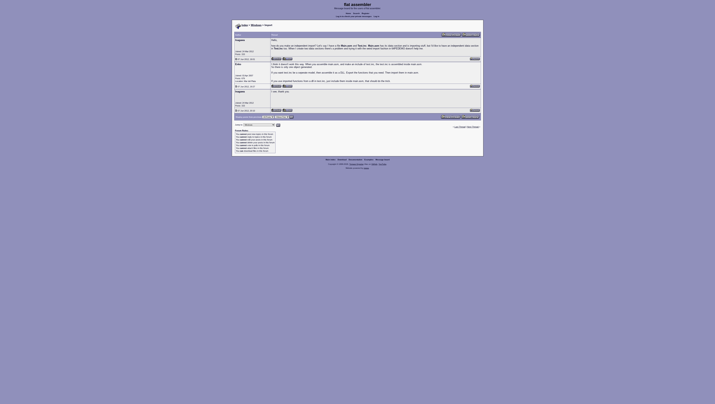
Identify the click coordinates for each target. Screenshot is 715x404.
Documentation (355, 160)
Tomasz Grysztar (356, 164)
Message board (383, 160)
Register (365, 13)
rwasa (366, 168)
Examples (368, 160)
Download (342, 160)
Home (348, 13)
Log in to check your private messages (354, 16)
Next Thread (473, 127)
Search (356, 13)
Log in (376, 16)
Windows (256, 25)
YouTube (382, 164)
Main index (331, 160)
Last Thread (459, 127)
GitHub (374, 164)
